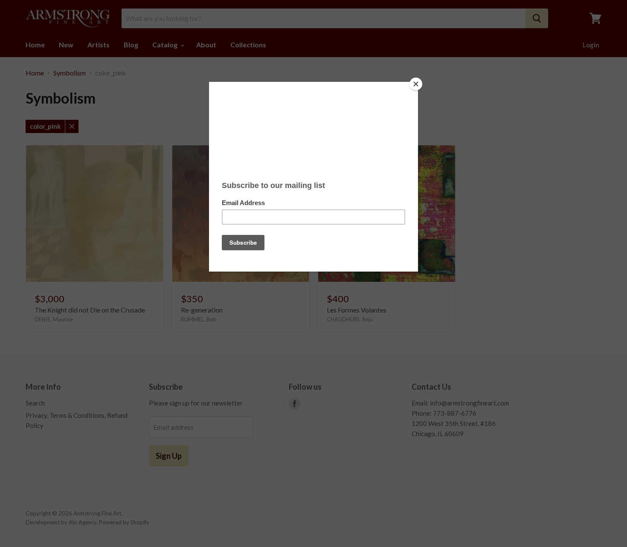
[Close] (415, 84)
